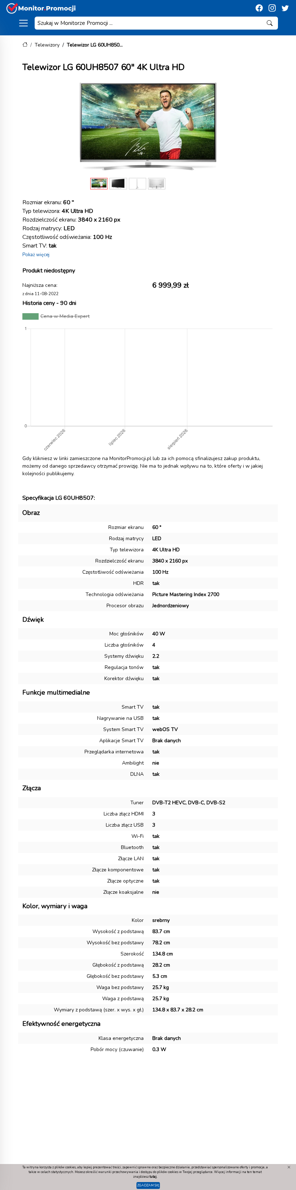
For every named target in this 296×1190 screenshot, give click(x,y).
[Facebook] (259, 8)
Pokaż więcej (35, 254)
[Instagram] (272, 8)
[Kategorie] (23, 23)
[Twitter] (285, 8)
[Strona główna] (24, 45)
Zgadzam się (148, 1185)
